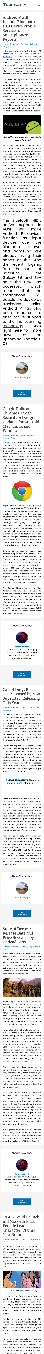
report (13, 1001)
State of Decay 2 (30, 1001)
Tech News (26, 435)
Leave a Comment (11, 44)
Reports (6, 145)
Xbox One (25, 1075)
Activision (7, 836)
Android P (7, 56)
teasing (11, 763)
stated (21, 813)
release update (25, 505)
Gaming (24, 707)
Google (6, 442)
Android (24, 44)
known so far (35, 59)
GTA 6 (5, 1252)
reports (21, 79)
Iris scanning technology (22, 324)
